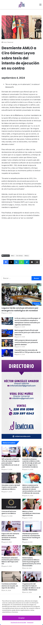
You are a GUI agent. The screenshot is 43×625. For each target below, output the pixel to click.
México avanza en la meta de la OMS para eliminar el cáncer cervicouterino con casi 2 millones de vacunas (31, 489)
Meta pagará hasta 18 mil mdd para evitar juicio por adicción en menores (27, 332)
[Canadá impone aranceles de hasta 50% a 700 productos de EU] (7, 353)
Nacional (10, 42)
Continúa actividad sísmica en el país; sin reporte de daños (10, 586)
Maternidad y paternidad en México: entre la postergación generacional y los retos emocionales (31, 562)
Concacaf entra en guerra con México (9, 512)
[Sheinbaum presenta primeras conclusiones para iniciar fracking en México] (31, 526)
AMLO (12, 255)
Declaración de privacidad (18, 622)
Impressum (30, 622)
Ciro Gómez (19, 255)
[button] (40, 597)
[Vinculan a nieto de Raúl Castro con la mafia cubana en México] (11, 478)
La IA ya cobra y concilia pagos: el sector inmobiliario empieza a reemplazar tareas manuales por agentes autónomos (27, 321)
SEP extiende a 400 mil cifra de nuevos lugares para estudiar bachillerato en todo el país (11, 463)
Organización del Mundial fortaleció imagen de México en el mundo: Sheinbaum (31, 587)
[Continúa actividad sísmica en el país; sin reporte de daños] (11, 576)
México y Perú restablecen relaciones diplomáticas (31, 513)
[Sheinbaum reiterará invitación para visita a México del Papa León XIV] (11, 550)
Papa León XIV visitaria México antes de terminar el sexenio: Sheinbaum (10, 537)
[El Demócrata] (21, 4)
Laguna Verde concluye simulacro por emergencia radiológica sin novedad (20, 309)
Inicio (5, 42)
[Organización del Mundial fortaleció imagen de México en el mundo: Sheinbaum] (31, 576)
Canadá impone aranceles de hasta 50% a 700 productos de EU (27, 351)
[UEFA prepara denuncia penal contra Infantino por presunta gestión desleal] (7, 343)
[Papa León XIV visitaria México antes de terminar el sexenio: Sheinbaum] (11, 526)
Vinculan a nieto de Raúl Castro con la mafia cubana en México (11, 487)
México (27, 255)
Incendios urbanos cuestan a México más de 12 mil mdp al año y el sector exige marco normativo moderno (31, 463)
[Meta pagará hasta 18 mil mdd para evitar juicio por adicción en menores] (7, 333)
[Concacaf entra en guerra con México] (11, 504)
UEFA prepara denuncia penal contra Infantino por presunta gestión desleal (26, 342)
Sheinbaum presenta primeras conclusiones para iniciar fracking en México (31, 537)
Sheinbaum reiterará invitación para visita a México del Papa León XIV (10, 561)
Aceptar (21, 618)
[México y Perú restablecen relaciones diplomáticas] (31, 504)
